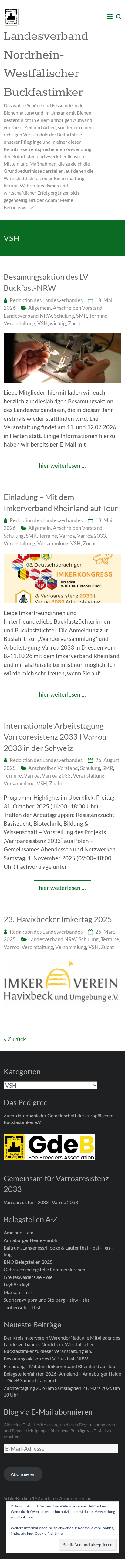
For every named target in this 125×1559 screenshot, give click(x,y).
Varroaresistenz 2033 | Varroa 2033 (41, 1202)
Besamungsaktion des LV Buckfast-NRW (46, 282)
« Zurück (15, 1038)
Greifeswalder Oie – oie (28, 1277)
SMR (81, 316)
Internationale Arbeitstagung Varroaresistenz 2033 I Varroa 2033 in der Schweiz (55, 737)
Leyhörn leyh (17, 1284)
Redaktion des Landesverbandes (46, 300)
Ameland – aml (19, 1232)
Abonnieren (23, 1474)
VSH (42, 323)
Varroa (67, 536)
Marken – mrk (18, 1292)
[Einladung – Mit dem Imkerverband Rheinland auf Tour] (62, 557)
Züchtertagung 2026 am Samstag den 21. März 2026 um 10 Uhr (62, 1391)
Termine (98, 316)
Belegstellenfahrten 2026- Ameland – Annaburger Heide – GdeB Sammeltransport (62, 1377)
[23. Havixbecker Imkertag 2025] (62, 961)
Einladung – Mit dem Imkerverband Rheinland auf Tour (61, 502)
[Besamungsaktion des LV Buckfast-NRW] (62, 337)
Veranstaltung (19, 323)
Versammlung (52, 543)
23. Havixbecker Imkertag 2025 (58, 919)
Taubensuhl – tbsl (22, 1307)
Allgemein (39, 308)
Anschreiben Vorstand (78, 308)
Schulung (64, 316)
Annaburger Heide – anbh (30, 1240)
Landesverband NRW (28, 316)
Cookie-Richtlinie (48, 1533)
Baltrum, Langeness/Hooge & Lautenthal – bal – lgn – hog (58, 1251)
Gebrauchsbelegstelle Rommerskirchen (44, 1269)
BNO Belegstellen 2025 (28, 1262)
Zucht (74, 323)
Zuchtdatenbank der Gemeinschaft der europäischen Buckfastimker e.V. (58, 1118)
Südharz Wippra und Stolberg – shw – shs (47, 1300)
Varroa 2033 (91, 536)
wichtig (58, 323)
